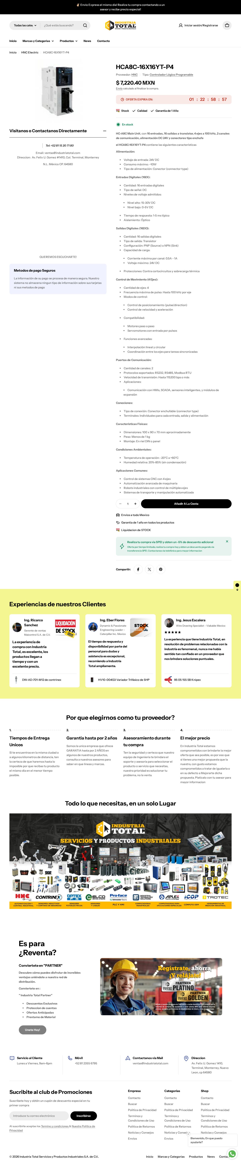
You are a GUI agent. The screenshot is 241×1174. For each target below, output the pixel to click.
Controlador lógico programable (171, 74)
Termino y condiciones (55, 1126)
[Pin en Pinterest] (160, 569)
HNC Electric (29, 52)
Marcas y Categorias (171, 1156)
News (211, 1156)
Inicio (13, 52)
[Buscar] (85, 25)
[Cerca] (227, 541)
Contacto (225, 1156)
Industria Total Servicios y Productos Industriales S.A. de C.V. (59, 1156)
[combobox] (49, 25)
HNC (134, 74)
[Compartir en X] (149, 569)
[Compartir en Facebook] (138, 569)
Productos (196, 1156)
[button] (237, 587)
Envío (119, 88)
